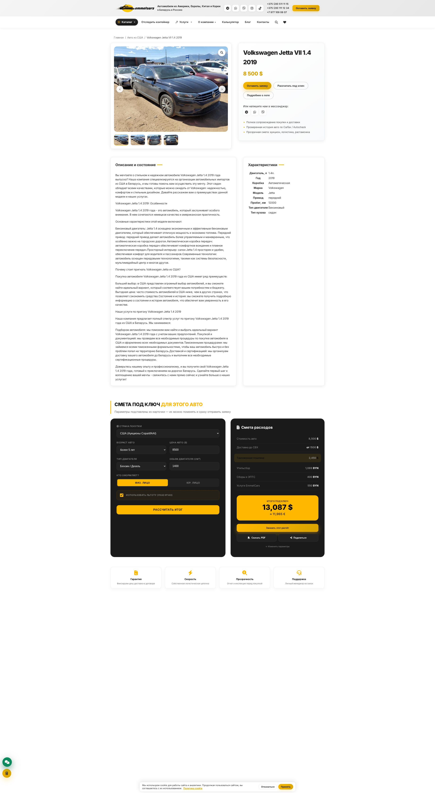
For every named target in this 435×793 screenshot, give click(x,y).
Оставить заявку (306, 8)
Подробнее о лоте (258, 95)
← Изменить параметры (278, 546)
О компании (206, 22)
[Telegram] (227, 8)
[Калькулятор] (6, 773)
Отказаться (268, 786)
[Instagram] (252, 8)
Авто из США (135, 37)
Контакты (263, 22)
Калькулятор (230, 22)
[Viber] (243, 8)
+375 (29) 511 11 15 (278, 3)
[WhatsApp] (235, 8)
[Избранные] (285, 22)
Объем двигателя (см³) (185, 459)
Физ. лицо (142, 482)
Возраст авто (126, 442)
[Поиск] (276, 22)
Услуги (183, 22)
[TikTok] (260, 8)
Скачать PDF (258, 537)
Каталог (127, 22)
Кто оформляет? (128, 475)
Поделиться (300, 537)
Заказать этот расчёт (277, 528)
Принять (286, 786)
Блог (248, 22)
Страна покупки (130, 426)
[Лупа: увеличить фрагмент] (221, 52)
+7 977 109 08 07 (277, 12)
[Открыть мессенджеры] (7, 762)
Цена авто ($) (178, 442)
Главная (119, 37)
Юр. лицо (193, 482)
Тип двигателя (127, 459)
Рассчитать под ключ (290, 85)
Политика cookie (192, 788)
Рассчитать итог (168, 509)
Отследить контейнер (155, 22)
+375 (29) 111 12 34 (278, 7)
